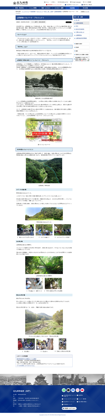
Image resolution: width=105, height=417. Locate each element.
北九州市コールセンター (72, 4)
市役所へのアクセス (69, 408)
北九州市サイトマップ (69, 401)
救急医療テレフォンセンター (55, 4)
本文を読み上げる (63, 2)
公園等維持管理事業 (81, 38)
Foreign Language (76, 2)
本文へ (53, 2)
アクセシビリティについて (70, 399)
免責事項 (81, 395)
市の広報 (85, 8)
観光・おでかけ (46, 8)
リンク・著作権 (82, 399)
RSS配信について (68, 404)
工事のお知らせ (80, 32)
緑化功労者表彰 (80, 29)
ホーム (47, 2)
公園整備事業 (57, 11)
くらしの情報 (33, 8)
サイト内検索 (88, 2)
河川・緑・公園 (48, 11)
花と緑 (77, 20)
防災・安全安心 (19, 8)
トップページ (25, 11)
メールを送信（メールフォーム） (26, 365)
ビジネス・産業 (59, 8)
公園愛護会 (79, 35)
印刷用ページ (84, 11)
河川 (77, 26)
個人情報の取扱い (83, 401)
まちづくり (40, 11)
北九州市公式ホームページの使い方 (70, 396)
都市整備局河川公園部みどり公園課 (26, 359)
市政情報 (72, 8)
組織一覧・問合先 (87, 4)
